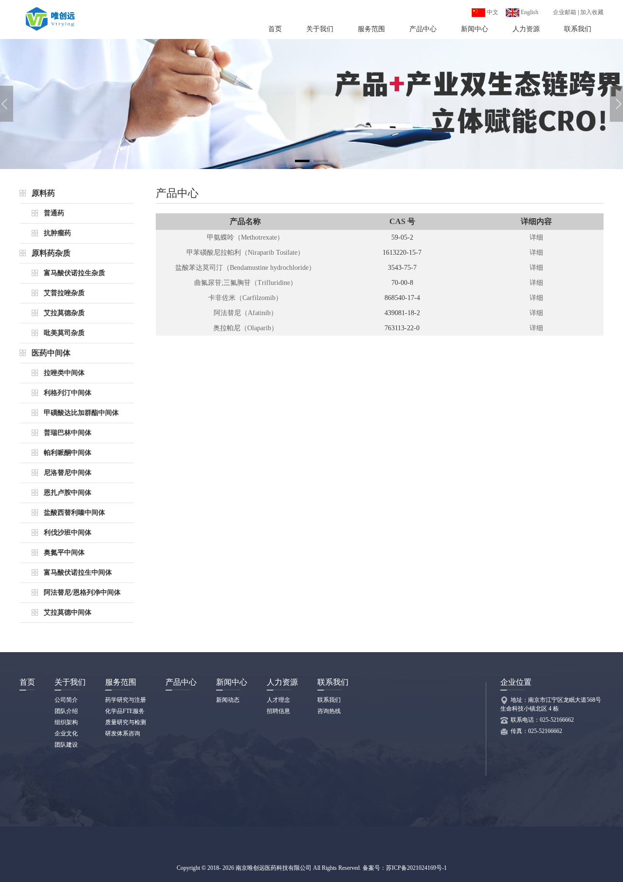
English (528, 12)
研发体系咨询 (122, 733)
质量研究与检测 (125, 722)
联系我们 (577, 29)
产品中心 (423, 29)
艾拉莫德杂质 (64, 313)
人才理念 (278, 699)
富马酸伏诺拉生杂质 (74, 273)
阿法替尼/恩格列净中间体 (82, 592)
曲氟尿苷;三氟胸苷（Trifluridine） (245, 282)
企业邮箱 (564, 12)
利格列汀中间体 (68, 392)
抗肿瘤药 (57, 233)
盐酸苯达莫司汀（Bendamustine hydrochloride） (245, 267)
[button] (302, 161)
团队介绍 (66, 711)
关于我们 (319, 29)
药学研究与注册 (125, 699)
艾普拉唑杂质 (64, 293)
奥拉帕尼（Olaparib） (245, 328)
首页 (275, 29)
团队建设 (66, 744)
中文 (491, 12)
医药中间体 (51, 353)
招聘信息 (278, 711)
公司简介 (66, 699)
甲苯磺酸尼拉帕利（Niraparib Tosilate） (245, 252)
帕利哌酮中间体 (68, 452)
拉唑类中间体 (64, 372)
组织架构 (66, 722)
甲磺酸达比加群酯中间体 (81, 412)
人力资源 (526, 29)
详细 (536, 237)
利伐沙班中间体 (68, 532)
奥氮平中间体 (64, 552)
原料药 (43, 193)
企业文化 (66, 733)
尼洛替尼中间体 (68, 472)
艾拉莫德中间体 (68, 612)
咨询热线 (329, 711)
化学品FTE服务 (125, 711)
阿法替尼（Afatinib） (245, 313)
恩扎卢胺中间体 (68, 492)
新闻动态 (227, 699)
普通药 (54, 213)
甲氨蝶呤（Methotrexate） (245, 237)
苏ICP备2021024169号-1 (416, 867)
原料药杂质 (51, 253)
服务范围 (371, 29)
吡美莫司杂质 (64, 333)
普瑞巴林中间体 (68, 432)
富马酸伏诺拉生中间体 (78, 572)
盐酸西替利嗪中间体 (74, 512)
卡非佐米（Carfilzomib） (245, 297)
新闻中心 (474, 29)
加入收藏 (592, 12)
